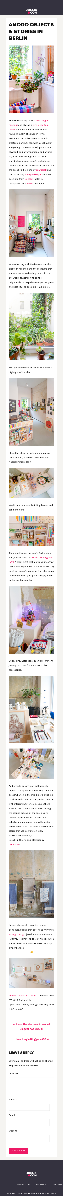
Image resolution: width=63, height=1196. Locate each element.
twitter (57, 1184)
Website (13, 1130)
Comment (15, 1073)
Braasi (30, 183)
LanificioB (41, 169)
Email (13, 1115)
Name (13, 1099)
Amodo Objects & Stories (22, 995)
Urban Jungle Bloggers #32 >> (31, 1039)
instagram (23, 1184)
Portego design (32, 174)
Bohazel (29, 179)
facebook (41, 1184)
